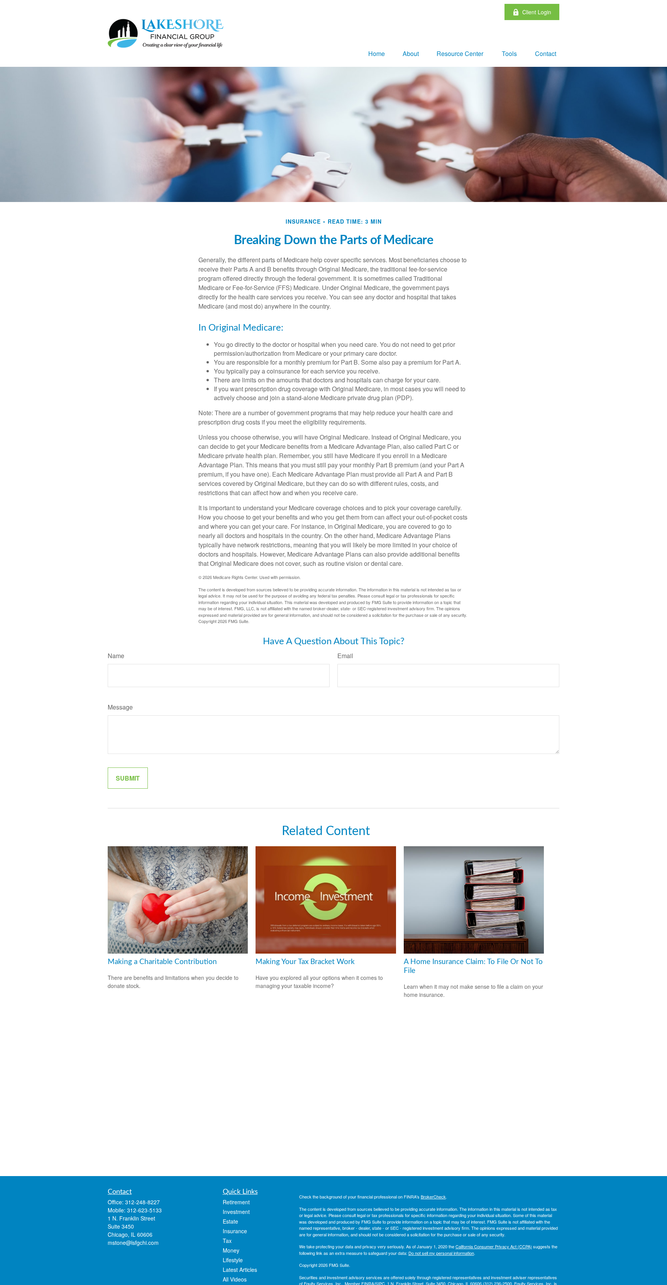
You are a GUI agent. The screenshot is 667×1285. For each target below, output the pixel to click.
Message (120, 707)
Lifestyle (233, 1260)
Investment (236, 1211)
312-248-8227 (142, 1202)
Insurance (235, 1231)
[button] (376, 53)
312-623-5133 (144, 1210)
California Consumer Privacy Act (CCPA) (493, 1246)
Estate (230, 1221)
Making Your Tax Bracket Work (305, 962)
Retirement (236, 1202)
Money (231, 1250)
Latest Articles (240, 1269)
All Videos (235, 1279)
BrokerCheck (433, 1196)
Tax (227, 1240)
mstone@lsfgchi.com (133, 1242)
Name (116, 655)
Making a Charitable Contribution (162, 962)
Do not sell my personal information (441, 1253)
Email (345, 655)
